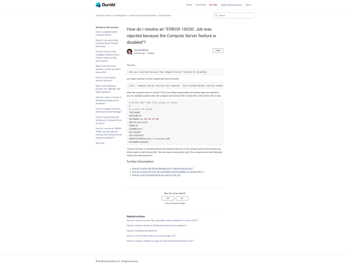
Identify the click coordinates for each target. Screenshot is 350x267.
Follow (218, 50)
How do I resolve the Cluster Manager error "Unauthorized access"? (162, 168)
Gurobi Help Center (103, 16)
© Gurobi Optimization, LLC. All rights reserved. (117, 261)
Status (189, 5)
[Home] (106, 4)
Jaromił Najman (141, 50)
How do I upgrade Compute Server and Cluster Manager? (109, 110)
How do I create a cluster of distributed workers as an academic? (108, 100)
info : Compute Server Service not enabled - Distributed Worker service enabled (176, 85)
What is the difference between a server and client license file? (108, 69)
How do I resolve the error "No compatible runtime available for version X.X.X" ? (168, 172)
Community (201, 5)
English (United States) (231, 5)
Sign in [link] (249, 5)
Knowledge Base (119, 16)
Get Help (213, 5)
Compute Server (164, 16)
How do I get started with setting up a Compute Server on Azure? (109, 120)
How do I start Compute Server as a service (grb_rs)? (156, 175)
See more (100, 143)
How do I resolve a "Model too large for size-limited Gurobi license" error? (160, 241)
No (182, 198)
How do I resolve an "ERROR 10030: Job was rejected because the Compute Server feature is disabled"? (109, 133)
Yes (168, 198)
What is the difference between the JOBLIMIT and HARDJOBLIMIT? (108, 89)
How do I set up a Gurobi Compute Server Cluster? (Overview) (107, 43)
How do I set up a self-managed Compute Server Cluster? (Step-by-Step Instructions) (107, 56)
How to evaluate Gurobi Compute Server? (106, 33)
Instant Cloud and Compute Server (142, 16)
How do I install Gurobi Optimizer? (142, 231)
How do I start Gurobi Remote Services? (105, 79)
